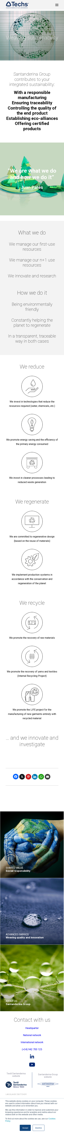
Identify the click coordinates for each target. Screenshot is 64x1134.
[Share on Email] (47, 776)
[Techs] (17, 4)
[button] (57, 5)
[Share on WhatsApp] (41, 776)
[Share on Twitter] (22, 776)
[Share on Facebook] (15, 776)
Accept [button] (25, 1127)
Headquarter (32, 1028)
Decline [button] (38, 1127)
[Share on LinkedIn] (35, 776)
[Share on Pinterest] (28, 776)
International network (32, 1042)
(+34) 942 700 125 (32, 1049)
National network (32, 1035)
